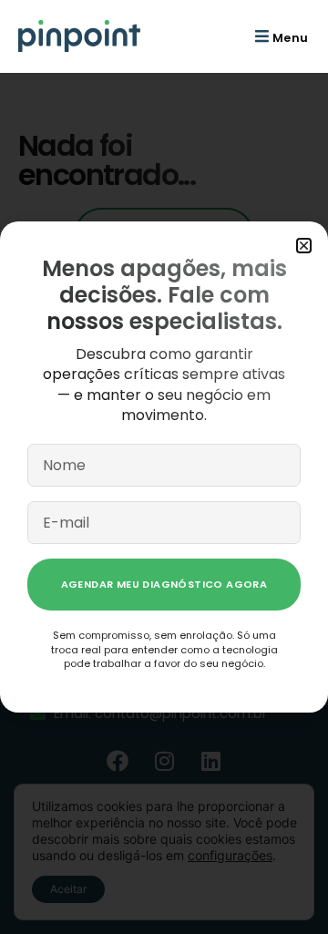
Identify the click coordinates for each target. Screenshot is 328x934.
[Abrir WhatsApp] (282, 888)
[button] (279, 36)
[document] (164, 467)
